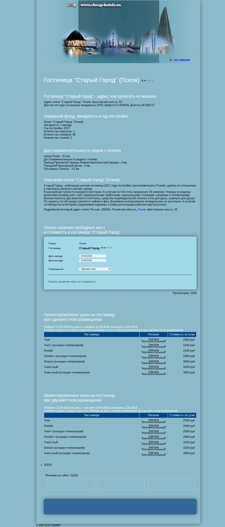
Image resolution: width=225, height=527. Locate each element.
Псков (142, 209)
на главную (182, 59)
